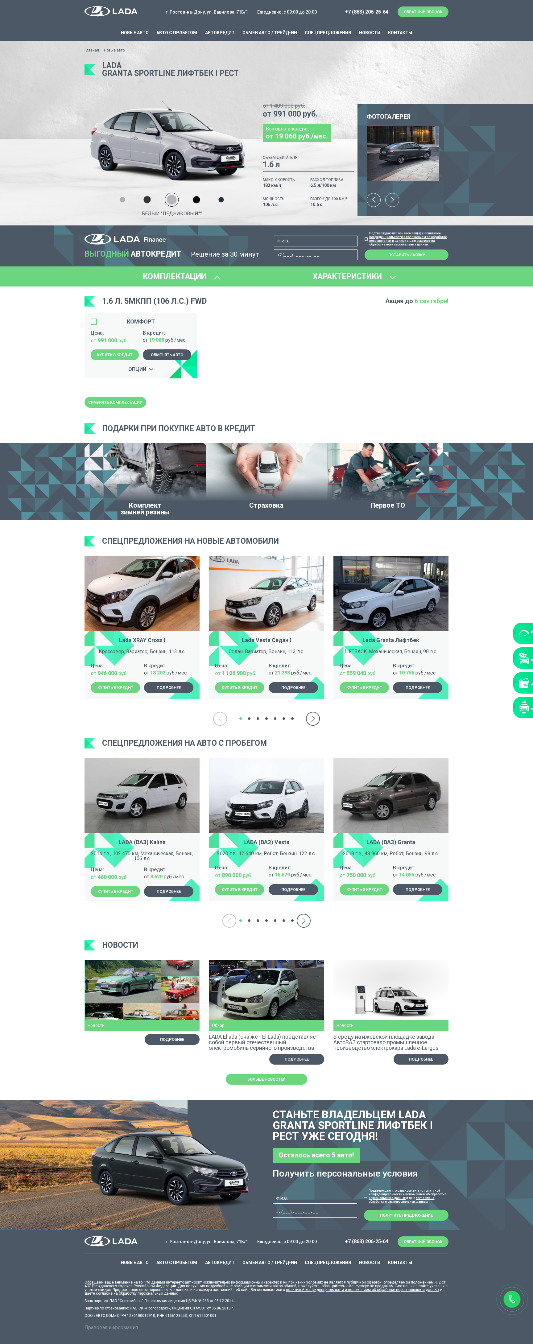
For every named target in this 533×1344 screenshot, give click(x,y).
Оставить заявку (406, 255)
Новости (369, 32)
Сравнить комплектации (115, 402)
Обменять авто (167, 354)
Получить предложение (406, 1215)
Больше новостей (266, 1079)
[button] (374, 200)
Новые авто (135, 32)
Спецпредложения (328, 32)
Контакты (400, 32)
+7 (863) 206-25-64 (366, 12)
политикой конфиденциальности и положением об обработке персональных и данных (408, 237)
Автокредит (220, 32)
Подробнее (169, 687)
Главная (92, 50)
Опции (137, 369)
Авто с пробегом (176, 32)
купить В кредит (115, 354)
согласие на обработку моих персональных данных (402, 242)
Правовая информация (111, 1327)
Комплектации (175, 276)
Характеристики (348, 276)
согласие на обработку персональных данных (137, 1293)
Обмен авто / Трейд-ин (269, 32)
